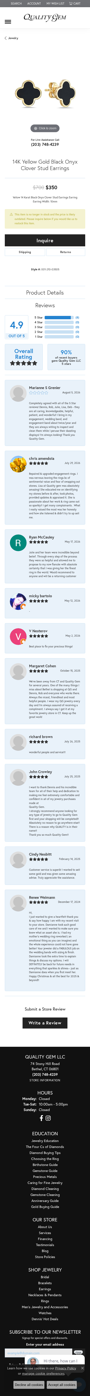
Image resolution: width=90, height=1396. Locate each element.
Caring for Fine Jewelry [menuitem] (45, 1182)
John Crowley (40, 771)
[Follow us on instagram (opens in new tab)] (48, 1118)
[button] (16, 3)
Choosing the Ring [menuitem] (45, 1158)
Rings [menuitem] (45, 1301)
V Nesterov (38, 630)
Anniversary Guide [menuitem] (45, 1200)
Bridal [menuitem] (45, 1277)
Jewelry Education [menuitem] (45, 1140)
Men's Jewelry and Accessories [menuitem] (45, 1307)
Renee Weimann (42, 897)
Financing (45, 1238)
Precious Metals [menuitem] (45, 1176)
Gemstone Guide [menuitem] (45, 1170)
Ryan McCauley (41, 537)
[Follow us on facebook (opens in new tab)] (41, 1118)
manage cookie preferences (43, 1373)
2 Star (39, 332)
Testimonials (45, 1244)
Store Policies (45, 1256)
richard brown (41, 736)
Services (45, 1232)
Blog (45, 1250)
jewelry (13, 38)
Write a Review (45, 1023)
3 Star (39, 327)
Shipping (25, 252)
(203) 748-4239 (45, 144)
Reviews (45, 305)
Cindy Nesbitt (40, 854)
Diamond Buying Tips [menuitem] (45, 1152)
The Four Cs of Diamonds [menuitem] (45, 1146)
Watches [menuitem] (45, 1313)
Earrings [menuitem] (45, 1289)
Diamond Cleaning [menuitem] (45, 1188)
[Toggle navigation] (8, 20)
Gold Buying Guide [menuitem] (45, 1206)
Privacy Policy (65, 1368)
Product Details (45, 292)
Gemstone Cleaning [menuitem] (45, 1194)
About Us (45, 1226)
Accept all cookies (61, 1385)
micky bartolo (40, 595)
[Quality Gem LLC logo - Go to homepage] (45, 18)
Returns (65, 252)
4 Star (39, 322)
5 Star (39, 317)
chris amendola (41, 458)
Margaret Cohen (42, 665)
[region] (45, 94)
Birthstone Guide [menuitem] (45, 1164)
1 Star (39, 336)
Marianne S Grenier (44, 387)
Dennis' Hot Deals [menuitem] (45, 1319)
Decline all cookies (29, 1385)
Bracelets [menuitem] (45, 1283)
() (77, 317)
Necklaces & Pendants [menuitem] (45, 1295)
